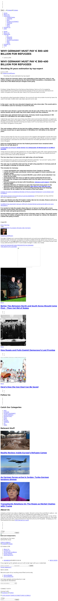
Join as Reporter (8, 576)
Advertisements (8, 555)
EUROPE (9, 18)
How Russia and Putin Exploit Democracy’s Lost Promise (28, 350)
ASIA (8, 20)
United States (11, 17)
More (8, 26)
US (7, 35)
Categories (7, 16)
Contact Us (7, 27)
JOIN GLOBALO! (5, 542)
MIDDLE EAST (8, 416)
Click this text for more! (22, 520)
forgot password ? (6, 567)
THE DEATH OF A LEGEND (9, 246)
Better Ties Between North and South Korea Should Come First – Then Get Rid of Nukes (29, 307)
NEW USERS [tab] (53, 560)
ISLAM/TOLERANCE (13, 21)
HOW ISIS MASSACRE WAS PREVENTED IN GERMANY (17, 245)
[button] (4, 592)
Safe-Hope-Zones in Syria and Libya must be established (17, 196)
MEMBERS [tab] (7, 560)
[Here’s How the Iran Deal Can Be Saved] (13, 382)
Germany (28, 228)
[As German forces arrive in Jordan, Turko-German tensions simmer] (15, 474)
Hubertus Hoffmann (8, 73)
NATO (5, 419)
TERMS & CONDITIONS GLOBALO (20, 595)
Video (8, 24)
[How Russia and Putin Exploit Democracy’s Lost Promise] (13, 345)
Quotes (6, 420)
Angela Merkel (5, 228)
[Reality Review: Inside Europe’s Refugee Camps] (15, 449)
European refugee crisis (17, 228)
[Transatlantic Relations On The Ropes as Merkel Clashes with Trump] (15, 500)
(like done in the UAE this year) (40, 186)
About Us (6, 14)
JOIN (5, 28)
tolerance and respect (42, 182)
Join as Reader (8, 575)
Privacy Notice (8, 553)
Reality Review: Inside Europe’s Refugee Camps (24, 453)
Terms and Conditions (10, 552)
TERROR (9, 23)
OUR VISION (6, 595)
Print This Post (5, 225)
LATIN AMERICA (8, 415)
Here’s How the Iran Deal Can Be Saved (19, 387)
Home (5, 13)
